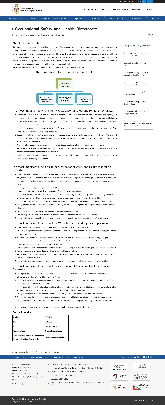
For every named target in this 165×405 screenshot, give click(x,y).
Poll (82, 357)
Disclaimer (25, 399)
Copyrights (34, 399)
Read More (16, 384)
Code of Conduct (72, 357)
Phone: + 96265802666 (25, 368)
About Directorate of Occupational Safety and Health (137, 54)
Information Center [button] (116, 18)
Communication (137, 9)
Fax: (13, 371)
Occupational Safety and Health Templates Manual (136, 112)
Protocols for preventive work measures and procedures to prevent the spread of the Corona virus (138, 123)
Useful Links (17, 357)
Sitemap (148, 9)
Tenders (94, 9)
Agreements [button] (95, 18)
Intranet (125, 9)
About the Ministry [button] (14, 18)
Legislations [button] (79, 18)
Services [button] (32, 18)
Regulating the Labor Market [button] (54, 18)
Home (86, 9)
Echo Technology (147, 400)
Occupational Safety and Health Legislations (136, 64)
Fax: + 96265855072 (21, 371)
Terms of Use (16, 399)
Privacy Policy (43, 399)
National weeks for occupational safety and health (136, 93)
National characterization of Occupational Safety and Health (136, 83)
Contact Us (154, 18)
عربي (150, 1)
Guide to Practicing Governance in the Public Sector (43, 357)
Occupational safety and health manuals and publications (136, 73)
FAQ (109, 9)
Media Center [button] (137, 18)
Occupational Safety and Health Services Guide (136, 102)
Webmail (117, 9)
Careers (103, 9)
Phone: (15, 368)
